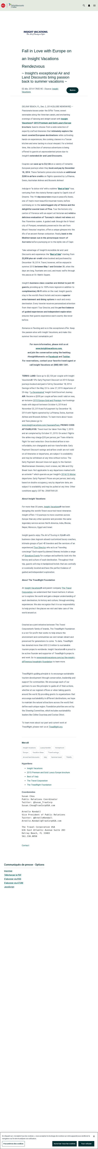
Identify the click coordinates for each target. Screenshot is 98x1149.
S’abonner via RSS (12, 879)
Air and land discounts (31, 757)
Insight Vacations (52, 506)
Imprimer (8, 871)
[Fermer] (94, 1136)
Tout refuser (86, 1144)
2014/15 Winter (68, 474)
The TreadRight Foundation (39, 785)
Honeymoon (59, 748)
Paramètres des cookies (13, 1144)
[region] (49, 1140)
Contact (25, 845)
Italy (45, 757)
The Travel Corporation (37, 780)
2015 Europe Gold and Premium (47, 400)
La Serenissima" (37, 392)
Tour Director (40, 547)
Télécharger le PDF (12, 875)
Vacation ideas (38, 752)
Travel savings (53, 752)
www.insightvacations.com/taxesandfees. (41, 425)
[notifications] (89, 5)
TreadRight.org (55, 727)
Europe (25, 752)
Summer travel (56, 757)
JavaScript (9, 887)
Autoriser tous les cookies (64, 1144)
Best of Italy (63, 188)
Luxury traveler (45, 748)
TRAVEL (69, 757)
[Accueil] (12, 5)
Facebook (53, 356)
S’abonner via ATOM (13, 883)
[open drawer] (94, 5)
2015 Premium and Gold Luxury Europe (52, 123)
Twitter (66, 356)
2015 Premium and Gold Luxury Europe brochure (48, 772)
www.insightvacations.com (49, 348)
